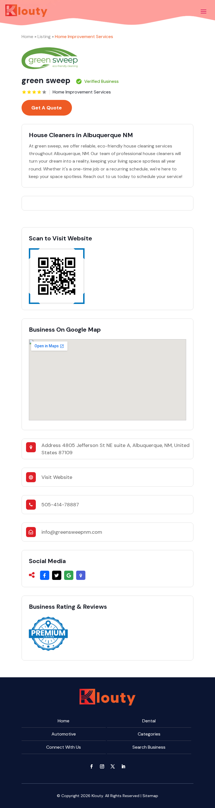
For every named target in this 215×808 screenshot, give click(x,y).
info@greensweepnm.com (71, 532)
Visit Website (56, 477)
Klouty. (98, 795)
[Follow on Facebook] (91, 766)
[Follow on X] (113, 766)
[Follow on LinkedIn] (123, 766)
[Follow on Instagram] (102, 766)
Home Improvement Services (84, 36)
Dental (149, 721)
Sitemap (150, 795)
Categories (149, 734)
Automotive (64, 734)
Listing (44, 36)
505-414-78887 (60, 504)
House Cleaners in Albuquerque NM (81, 135)
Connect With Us (63, 747)
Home (27, 36)
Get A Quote (46, 107)
